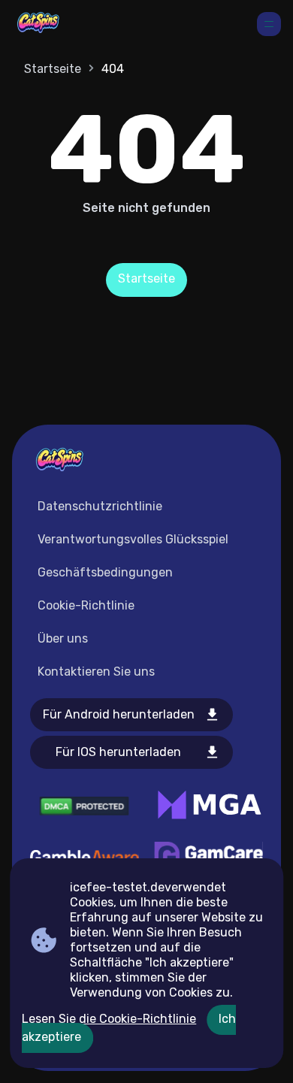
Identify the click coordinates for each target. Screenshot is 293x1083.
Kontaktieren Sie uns (96, 671)
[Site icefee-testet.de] (38, 24)
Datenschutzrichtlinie (100, 506)
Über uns (63, 638)
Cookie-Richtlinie (86, 605)
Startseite (52, 69)
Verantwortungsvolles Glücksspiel (133, 539)
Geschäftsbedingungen (105, 572)
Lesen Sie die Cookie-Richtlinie (109, 1019)
